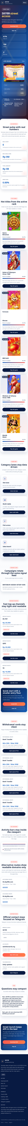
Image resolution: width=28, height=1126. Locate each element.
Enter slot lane (14, 491)
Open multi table (14, 512)
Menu (24, 2)
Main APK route (14, 955)
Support (10, 1122)
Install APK (14, 704)
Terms (2, 1122)
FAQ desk (3, 1088)
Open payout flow (14, 750)
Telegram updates (5, 1101)
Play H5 (14, 1046)
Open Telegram (14, 972)
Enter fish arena (14, 533)
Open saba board (14, 554)
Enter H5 (14, 708)
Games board (4, 1086)
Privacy (6, 1122)
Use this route (14, 633)
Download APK (14, 26)
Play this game (14, 246)
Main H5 (14, 30)
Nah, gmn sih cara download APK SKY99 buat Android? (12, 1013)
